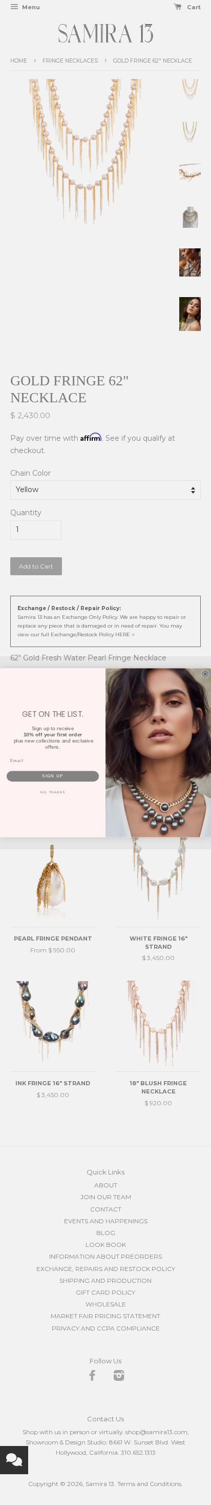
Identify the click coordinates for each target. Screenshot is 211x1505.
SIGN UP (52, 776)
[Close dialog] (205, 674)
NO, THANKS (52, 792)
